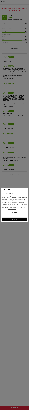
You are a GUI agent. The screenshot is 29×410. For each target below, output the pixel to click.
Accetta (14, 219)
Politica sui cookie (12, 209)
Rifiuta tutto (14, 216)
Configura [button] (14, 212)
